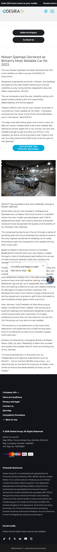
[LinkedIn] (20, 538)
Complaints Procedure (14, 415)
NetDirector (16, 548)
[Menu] (52, 11)
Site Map (7, 410)
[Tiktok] (4, 538)
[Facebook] (9, 538)
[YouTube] (26, 539)
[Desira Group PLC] (13, 11)
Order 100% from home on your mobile (19, 3)
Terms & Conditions (12, 397)
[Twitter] (14, 538)
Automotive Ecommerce (35, 548)
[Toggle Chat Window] (50, 280)
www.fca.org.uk (36, 514)
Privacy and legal (11, 401)
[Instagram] (31, 538)
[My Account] (46, 11)
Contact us (8, 406)
